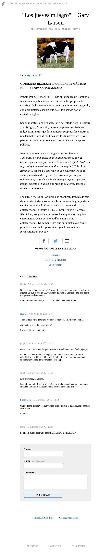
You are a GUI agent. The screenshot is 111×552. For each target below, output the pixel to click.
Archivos (55, 546)
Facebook (44, 241)
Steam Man (25, 400)
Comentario (30, 472)
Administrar (79, 546)
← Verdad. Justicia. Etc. (42, 518)
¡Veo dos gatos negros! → (69, 518)
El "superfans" (55, 265)
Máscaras (55, 255)
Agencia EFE (34, 75)
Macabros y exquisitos (55, 260)
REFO (23, 314)
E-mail (34, 461)
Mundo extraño (71, 29)
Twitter (55, 241)
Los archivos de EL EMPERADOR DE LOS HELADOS (38, 3)
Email (67, 241)
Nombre (28, 449)
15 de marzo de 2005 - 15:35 (45, 29)
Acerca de (32, 546)
